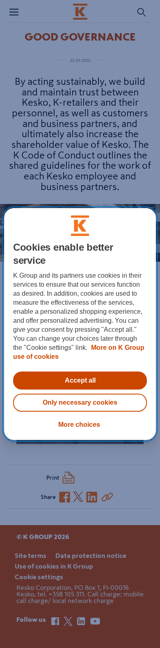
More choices (79, 424)
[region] (80, 324)
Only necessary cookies (80, 402)
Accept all (80, 380)
